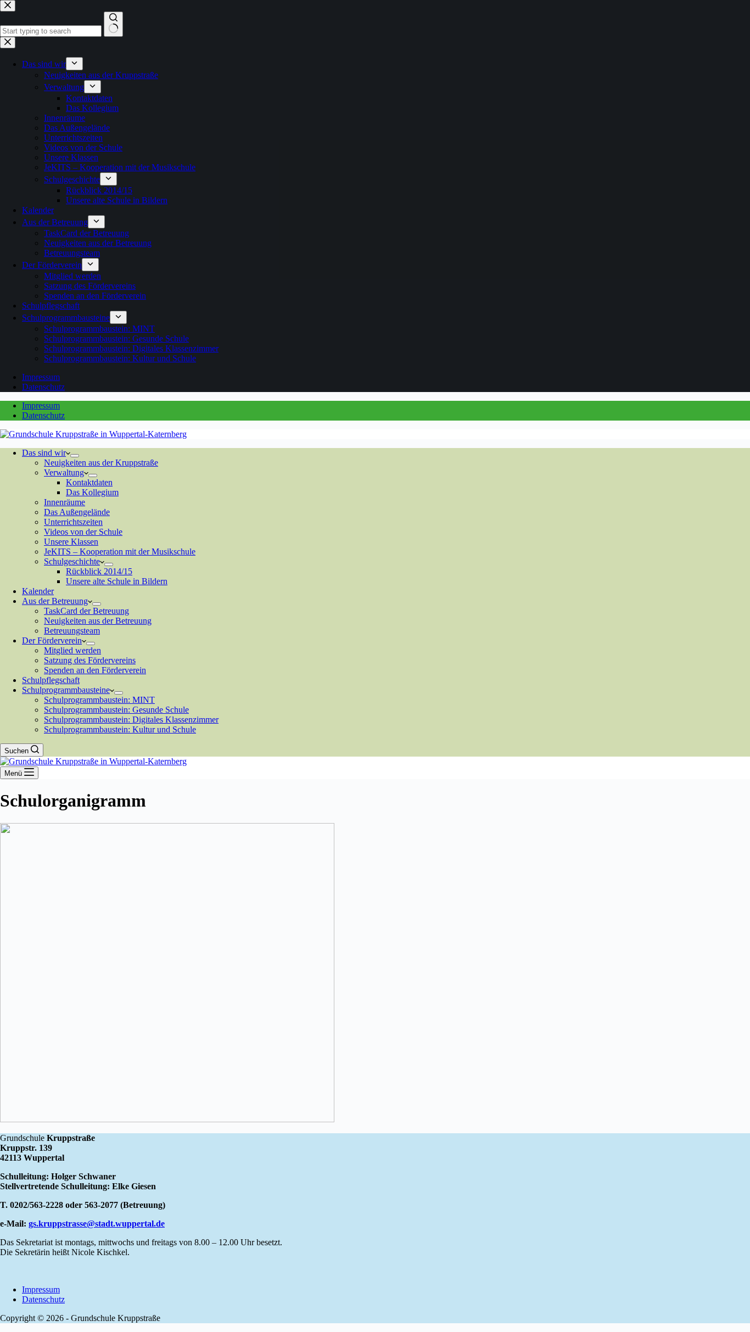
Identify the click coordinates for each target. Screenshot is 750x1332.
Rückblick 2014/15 (99, 571)
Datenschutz (43, 415)
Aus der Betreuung (55, 601)
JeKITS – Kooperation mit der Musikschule (119, 551)
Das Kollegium (92, 492)
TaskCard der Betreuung (86, 610)
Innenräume (64, 502)
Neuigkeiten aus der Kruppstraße (101, 462)
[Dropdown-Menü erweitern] (74, 455)
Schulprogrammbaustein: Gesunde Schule (116, 709)
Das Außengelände (77, 512)
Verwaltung (64, 472)
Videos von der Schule (83, 531)
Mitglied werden (72, 650)
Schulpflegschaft (51, 680)
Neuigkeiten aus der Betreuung (98, 620)
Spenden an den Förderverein (95, 670)
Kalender (38, 591)
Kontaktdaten (89, 482)
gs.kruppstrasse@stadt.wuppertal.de (97, 1223)
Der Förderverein (52, 640)
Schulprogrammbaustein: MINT (99, 699)
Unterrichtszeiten (73, 522)
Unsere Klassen (71, 541)
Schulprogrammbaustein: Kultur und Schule (120, 729)
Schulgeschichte (72, 561)
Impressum (41, 405)
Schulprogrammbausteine (66, 690)
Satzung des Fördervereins (90, 660)
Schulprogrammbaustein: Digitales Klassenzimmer (131, 719)
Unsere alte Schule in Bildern (116, 581)
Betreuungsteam (72, 630)
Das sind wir (44, 452)
